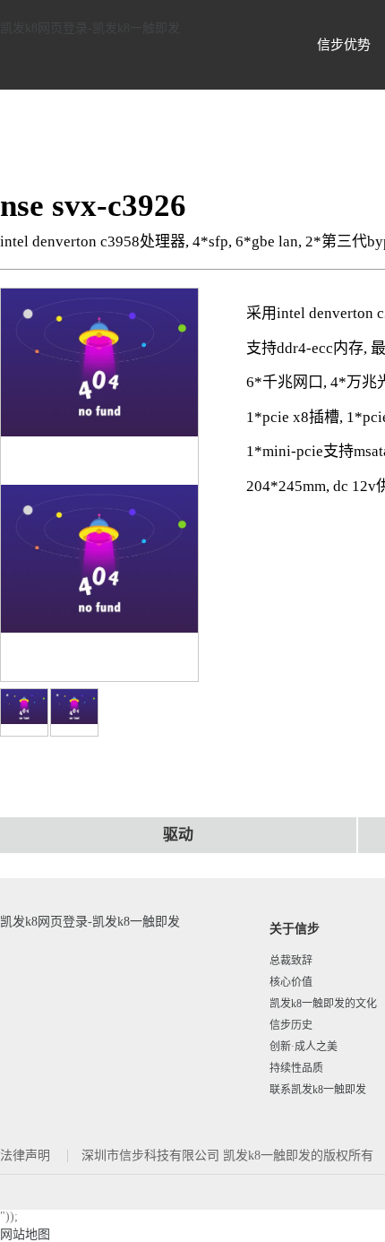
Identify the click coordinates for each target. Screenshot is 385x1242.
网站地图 (25, 1234)
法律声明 (27, 1155)
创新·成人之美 (304, 1046)
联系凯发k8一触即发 (318, 1089)
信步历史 (291, 1025)
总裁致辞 (291, 960)
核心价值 (291, 982)
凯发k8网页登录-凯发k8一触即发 (90, 28)
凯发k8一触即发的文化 (323, 1003)
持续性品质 (296, 1068)
